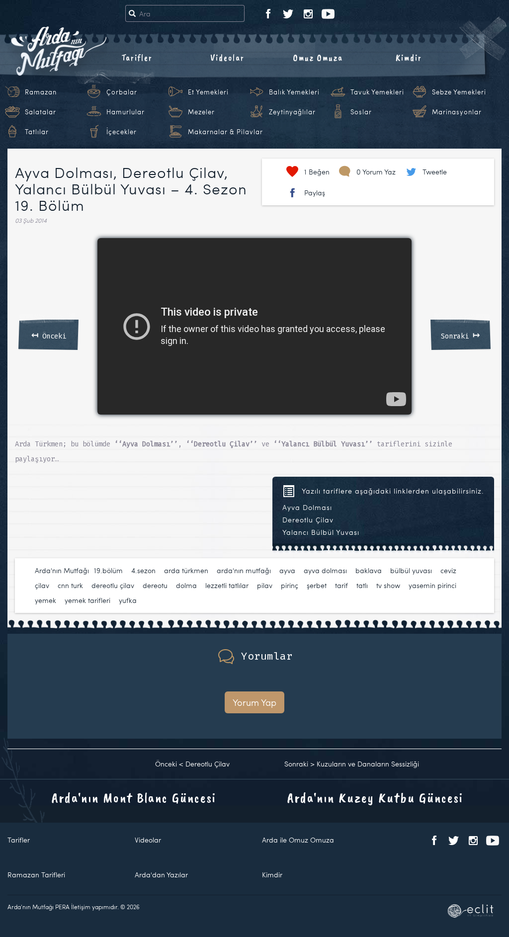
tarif (341, 585)
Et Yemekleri (208, 91)
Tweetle (435, 171)
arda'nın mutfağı (244, 570)
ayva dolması (325, 570)
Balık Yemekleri (294, 91)
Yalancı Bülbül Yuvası (320, 532)
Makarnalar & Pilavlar (225, 131)
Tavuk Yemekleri (377, 91)
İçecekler (121, 131)
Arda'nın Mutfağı (62, 570)
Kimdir (409, 57)
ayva (287, 570)
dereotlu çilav (112, 585)
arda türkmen (186, 570)
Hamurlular (125, 111)
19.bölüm (108, 570)
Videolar (227, 57)
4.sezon (143, 570)
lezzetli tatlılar (227, 585)
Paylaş (314, 192)
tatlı (362, 585)
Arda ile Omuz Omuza (298, 840)
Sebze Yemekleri (459, 91)
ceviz (448, 570)
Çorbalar (121, 91)
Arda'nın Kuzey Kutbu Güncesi (375, 797)
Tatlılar (37, 131)
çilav (42, 585)
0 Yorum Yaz (376, 171)
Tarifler (137, 57)
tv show (388, 585)
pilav (264, 585)
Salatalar (40, 111)
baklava (368, 570)
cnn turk (70, 585)
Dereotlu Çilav (308, 519)
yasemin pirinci (432, 585)
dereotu (155, 585)
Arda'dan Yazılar (161, 874)
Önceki (48, 334)
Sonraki (460, 334)
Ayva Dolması (307, 507)
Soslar (361, 111)
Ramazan (41, 91)
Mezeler (201, 111)
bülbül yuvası (411, 570)
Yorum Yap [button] (254, 702)
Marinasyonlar (457, 111)
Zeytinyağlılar (292, 111)
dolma (186, 585)
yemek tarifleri (87, 600)
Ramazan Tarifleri (36, 874)
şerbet (317, 585)
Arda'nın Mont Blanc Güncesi (134, 797)
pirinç (289, 585)
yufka (128, 600)
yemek (45, 600)
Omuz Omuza (318, 57)
